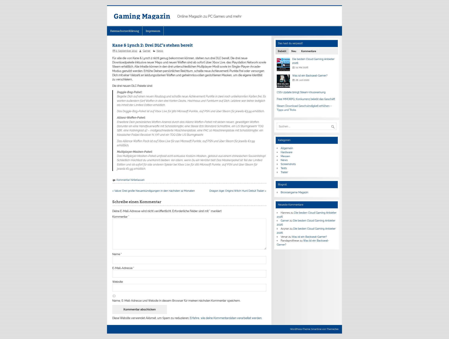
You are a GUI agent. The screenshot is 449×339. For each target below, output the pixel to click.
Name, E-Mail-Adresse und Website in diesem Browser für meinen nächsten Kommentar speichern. (176, 300)
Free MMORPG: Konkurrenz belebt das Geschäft (306, 99)
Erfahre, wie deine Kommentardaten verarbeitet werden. (226, 318)
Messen (285, 156)
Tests (284, 168)
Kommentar (120, 216)
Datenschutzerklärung (124, 31)
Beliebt (282, 51)
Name (117, 254)
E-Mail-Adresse (123, 268)
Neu (293, 51)
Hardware (286, 152)
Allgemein (287, 148)
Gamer (146, 50)
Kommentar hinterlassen (130, 180)
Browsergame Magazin (294, 192)
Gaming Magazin (142, 15)
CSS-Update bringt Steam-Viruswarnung (301, 92)
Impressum (153, 31)
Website (117, 281)
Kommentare (308, 51)
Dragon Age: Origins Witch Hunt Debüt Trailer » (237, 190)
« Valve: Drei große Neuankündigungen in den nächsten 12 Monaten (153, 190)
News (160, 50)
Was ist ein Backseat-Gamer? (309, 75)
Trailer (284, 172)
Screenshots (288, 164)
